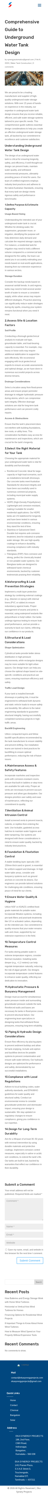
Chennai (14, 1410)
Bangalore (15, 1415)
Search (39, 1282)
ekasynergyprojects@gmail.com (26, 1381)
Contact (13, 1405)
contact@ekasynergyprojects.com (27, 1378)
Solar (12, 1420)
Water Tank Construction (21, 63)
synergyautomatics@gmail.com (20, 59)
